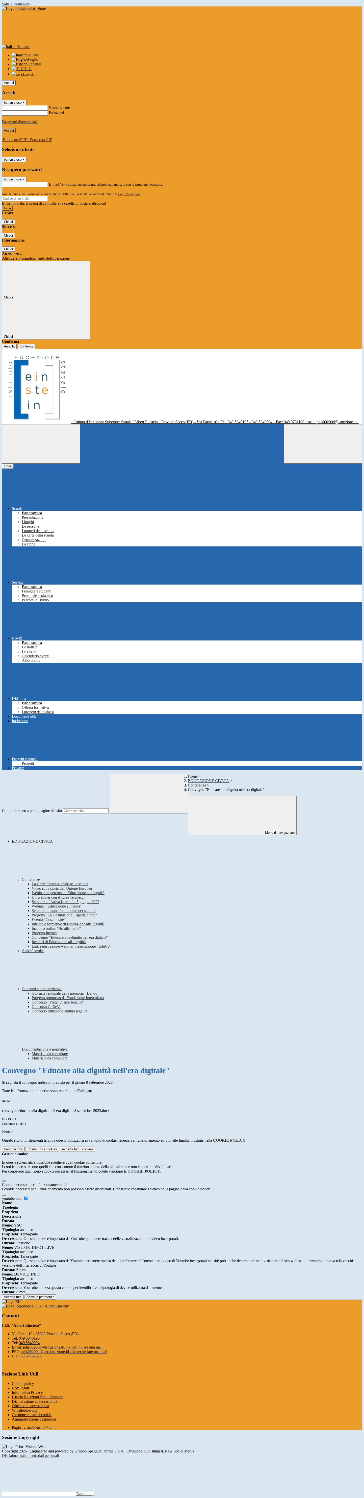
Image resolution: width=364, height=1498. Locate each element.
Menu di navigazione (279, 833)
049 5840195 (29, 1338)
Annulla (9, 346)
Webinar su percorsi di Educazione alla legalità (68, 893)
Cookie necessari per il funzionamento (32, 1184)
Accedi (9, 83)
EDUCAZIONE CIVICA (208, 781)
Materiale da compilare (49, 1058)
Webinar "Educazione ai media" (57, 906)
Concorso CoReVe (46, 1007)
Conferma (26, 346)
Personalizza (13, 1149)
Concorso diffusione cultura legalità (59, 1011)
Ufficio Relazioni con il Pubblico (37, 1397)
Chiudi (8, 222)
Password (56, 113)
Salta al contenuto (16, 4)
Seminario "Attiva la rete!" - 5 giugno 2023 (65, 902)
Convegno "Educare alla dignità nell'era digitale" (70, 937)
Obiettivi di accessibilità (30, 1406)
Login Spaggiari (129, 194)
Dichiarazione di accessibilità (34, 1401)
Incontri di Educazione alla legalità (59, 942)
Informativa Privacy (27, 1392)
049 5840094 (29, 1343)
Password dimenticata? (20, 122)
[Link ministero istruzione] (24, 8)
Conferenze (197, 785)
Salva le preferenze (40, 1297)
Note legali (20, 1388)
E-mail (54, 184)
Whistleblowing (24, 1410)
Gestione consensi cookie (32, 1415)
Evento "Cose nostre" (49, 919)
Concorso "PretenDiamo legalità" (58, 1002)
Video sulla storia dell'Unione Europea (62, 888)
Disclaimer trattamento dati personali (30, 1455)
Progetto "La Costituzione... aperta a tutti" (64, 915)
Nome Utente (59, 107)
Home (193, 776)
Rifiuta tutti (42, 1149)
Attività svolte (33, 951)
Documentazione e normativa (45, 1049)
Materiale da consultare (50, 1054)
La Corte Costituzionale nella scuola (60, 884)
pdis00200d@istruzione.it (63, 1347)
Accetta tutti (77, 1149)
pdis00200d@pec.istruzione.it (64, 1352)
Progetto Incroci (44, 933)
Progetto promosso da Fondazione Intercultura (68, 998)
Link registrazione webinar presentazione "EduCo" (71, 946)
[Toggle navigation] (41, 444)
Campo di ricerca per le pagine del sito (32, 811)
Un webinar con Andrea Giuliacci (58, 897)
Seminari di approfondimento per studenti (64, 911)
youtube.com (12, 1198)
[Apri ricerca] (323, 444)
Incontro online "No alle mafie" (56, 928)
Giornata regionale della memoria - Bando (64, 993)
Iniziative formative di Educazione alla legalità (68, 924)
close (8, 466)
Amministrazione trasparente (34, 1419)
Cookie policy (23, 1383)
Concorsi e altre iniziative (42, 989)
